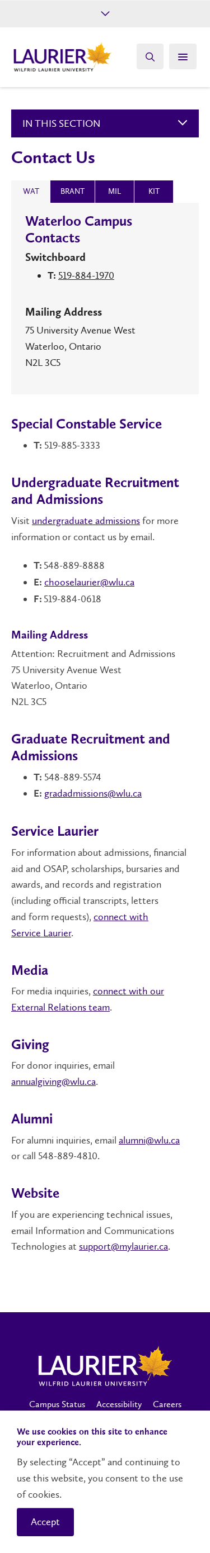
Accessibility (119, 1404)
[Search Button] (150, 56)
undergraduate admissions (86, 521)
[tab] (30, 191)
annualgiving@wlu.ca (53, 1081)
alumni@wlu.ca (149, 1140)
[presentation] (31, 191)
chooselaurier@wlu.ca (89, 582)
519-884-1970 (86, 275)
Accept (45, 1522)
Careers (167, 1404)
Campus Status (57, 1404)
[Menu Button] (183, 56)
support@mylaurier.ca (123, 1246)
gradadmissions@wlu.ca (93, 793)
